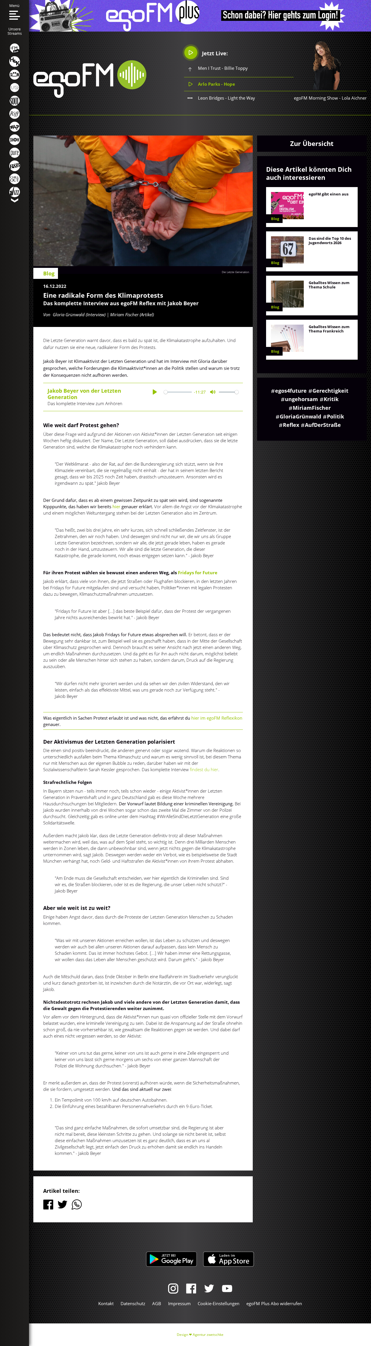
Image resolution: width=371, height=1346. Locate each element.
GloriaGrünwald (300, 416)
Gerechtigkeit (330, 390)
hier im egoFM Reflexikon (216, 718)
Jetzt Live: (214, 53)
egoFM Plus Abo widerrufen (274, 1303)
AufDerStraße (323, 424)
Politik (335, 416)
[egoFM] (89, 96)
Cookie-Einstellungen (218, 1303)
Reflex (291, 424)
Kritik (331, 399)
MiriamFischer (312, 407)
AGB (156, 1303)
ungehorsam (301, 399)
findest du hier (203, 769)
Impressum (179, 1303)
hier (116, 506)
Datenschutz (133, 1303)
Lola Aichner (354, 98)
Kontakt (106, 1303)
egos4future (291, 390)
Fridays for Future (197, 572)
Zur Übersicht (312, 143)
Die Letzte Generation (235, 272)
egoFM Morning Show (316, 98)
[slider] (178, 392)
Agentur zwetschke (208, 1334)
